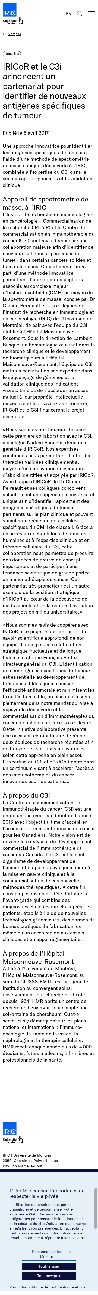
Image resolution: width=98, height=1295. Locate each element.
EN (68, 13)
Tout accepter (49, 1275)
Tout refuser (49, 1266)
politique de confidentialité (50, 1287)
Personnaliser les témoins (52, 1254)
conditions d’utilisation (30, 1292)
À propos (14, 34)
